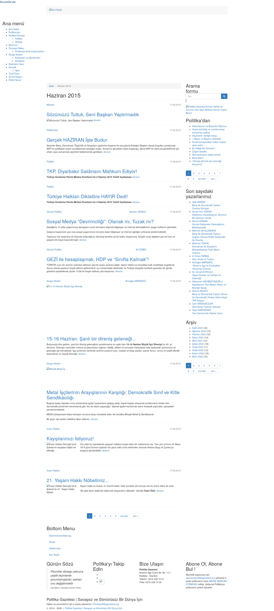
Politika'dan (14, 32)
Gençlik (12, 67)
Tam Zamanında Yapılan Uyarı (207, 313)
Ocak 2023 (197, 347)
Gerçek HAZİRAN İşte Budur (77, 139)
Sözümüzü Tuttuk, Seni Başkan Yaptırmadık (93, 114)
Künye (52, 542)
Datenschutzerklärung (60, 535)
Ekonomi (13, 45)
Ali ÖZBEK (141, 249)
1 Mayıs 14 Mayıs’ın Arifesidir (206, 138)
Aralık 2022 (197, 350)
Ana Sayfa (14, 29)
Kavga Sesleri (16, 54)
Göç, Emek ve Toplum (203, 259)
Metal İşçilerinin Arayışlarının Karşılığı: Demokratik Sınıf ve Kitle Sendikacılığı (113, 395)
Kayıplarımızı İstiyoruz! (70, 438)
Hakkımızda (55, 548)
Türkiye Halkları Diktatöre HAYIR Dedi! (87, 196)
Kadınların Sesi (16, 64)
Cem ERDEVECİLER (202, 303)
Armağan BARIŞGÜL (135, 280)
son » (136, 515)
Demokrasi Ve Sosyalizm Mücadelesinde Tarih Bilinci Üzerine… (205, 249)
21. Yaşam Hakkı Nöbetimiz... (78, 480)
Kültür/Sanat (15, 79)
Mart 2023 (197, 340)
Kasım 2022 (198, 353)
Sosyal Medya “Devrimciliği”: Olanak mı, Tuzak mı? (100, 221)
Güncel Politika (54, 211)
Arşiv (51, 85)
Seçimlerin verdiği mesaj (204, 135)
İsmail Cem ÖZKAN (202, 211)
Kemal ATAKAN (200, 221)
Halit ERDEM (198, 202)
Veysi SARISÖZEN (201, 310)
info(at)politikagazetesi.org (105, 604)
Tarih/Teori (14, 73)
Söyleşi (18, 41)
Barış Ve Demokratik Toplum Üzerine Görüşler (206, 207)
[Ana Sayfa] (56, 9)
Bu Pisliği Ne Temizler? (203, 148)
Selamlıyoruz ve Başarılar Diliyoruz (209, 126)
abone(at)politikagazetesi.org (200, 577)
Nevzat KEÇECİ (200, 290)
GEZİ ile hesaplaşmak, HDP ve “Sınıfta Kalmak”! (98, 259)
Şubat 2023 (198, 343)
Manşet (50, 104)
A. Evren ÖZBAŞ (200, 256)
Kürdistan (20, 60)
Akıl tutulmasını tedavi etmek (206, 154)
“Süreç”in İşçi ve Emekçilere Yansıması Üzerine (206, 267)
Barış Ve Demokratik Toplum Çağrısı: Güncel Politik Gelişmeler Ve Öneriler (208, 237)
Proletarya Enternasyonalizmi (29, 51)
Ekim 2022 (197, 356)
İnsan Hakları (53, 428)
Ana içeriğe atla (8, 1)
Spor (17, 70)
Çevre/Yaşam (15, 76)
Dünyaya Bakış (16, 48)
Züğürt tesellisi (199, 151)
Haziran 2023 (199, 334)
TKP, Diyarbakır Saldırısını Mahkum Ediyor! (92, 171)
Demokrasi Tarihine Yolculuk (206, 306)
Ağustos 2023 (199, 331)
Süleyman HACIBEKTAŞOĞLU (207, 281)
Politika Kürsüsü (17, 35)
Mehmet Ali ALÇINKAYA (204, 230)
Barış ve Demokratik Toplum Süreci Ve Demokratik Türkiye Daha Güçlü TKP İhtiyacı (209, 297)
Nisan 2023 (198, 337)
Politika (18, 38)
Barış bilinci (197, 157)
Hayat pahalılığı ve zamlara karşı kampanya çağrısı (208, 131)
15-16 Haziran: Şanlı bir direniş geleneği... (91, 338)
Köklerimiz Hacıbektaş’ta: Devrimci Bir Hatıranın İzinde (209, 216)
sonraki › (124, 515)
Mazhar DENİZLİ (137, 211)
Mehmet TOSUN (200, 243)
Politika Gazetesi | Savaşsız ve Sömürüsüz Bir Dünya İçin (93, 608)
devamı (97, 120)
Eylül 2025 (197, 327)
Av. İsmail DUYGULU (202, 271)
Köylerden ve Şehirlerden (27, 57)
